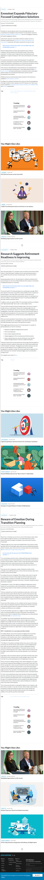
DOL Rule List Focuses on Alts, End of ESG (12, 174)
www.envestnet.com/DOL (13, 78)
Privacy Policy (18, 868)
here (16, 355)
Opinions (3, 204)
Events (2, 867)
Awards (2, 865)
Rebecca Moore (9, 263)
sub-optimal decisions (15, 615)
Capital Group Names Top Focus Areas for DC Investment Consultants (19, 441)
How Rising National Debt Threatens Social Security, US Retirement (19, 117)
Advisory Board (18, 863)
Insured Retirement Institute (16, 84)
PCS (29, 84)
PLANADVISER (31, 861)
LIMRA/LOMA (34, 84)
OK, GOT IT (37, 875)
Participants (12, 359)
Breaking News (11, 860)
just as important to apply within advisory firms (14, 549)
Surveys (2, 863)
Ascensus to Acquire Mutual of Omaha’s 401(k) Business (15, 506)
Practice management (14, 92)
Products (3, 9)
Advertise (17, 870)
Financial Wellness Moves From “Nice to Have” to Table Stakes (17, 473)
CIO (27, 861)
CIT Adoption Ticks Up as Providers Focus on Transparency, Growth (18, 123)
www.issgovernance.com (30, 865)
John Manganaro (9, 23)
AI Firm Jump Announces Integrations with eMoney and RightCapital (19, 842)
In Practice (3, 236)
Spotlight (10, 864)
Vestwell (5, 86)
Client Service (4, 515)
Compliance (3, 172)
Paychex (26, 84)
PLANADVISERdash (12, 862)
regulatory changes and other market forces (11, 34)
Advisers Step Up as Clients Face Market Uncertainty (14, 810)
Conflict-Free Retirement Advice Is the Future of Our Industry (17, 206)
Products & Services (5, 471)
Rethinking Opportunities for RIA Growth (12, 238)
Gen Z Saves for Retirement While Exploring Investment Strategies (19, 106)
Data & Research (4, 249)
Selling (28, 696)
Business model (13, 696)
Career (17, 696)
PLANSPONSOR (37, 861)
